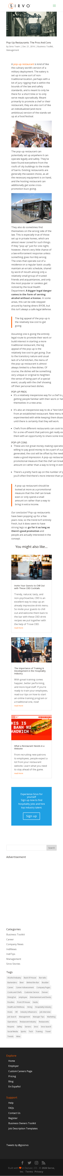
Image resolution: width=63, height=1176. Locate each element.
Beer (22, 982)
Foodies (10, 1002)
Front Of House (23, 1002)
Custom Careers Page (20, 1071)
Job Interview (45, 1012)
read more (18, 628)
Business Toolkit (45, 46)
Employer (13, 1066)
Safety (19, 1026)
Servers (28, 1026)
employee (23, 997)
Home (11, 1060)
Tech (31, 1031)
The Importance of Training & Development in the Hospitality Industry (30, 671)
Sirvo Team (14, 46)
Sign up (31, 816)
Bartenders (12, 982)
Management (12, 50)
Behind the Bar (33, 982)
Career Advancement (25, 987)
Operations (12, 1021)
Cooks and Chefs (14, 992)
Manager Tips (38, 1017)
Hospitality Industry (43, 1007)
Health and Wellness (15, 1007)
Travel (48, 1031)
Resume (10, 1026)
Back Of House (30, 977)
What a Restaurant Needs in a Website (29, 747)
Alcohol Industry (14, 977)
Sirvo (36, 1026)
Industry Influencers (29, 1012)
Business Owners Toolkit (22, 1123)
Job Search (11, 1017)
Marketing (51, 1017)
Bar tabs (42, 977)
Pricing (12, 1076)
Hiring (29, 1007)
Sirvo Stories (13, 963)
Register (13, 1118)
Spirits (23, 1031)
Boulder (45, 982)
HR (16, 1012)
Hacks (35, 1002)
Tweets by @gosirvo (17, 1145)
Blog (10, 1081)
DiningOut (11, 997)
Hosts (9, 1012)
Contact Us (14, 1113)
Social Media (12, 1031)
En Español (14, 1086)
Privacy (39, 1171)
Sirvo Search (46, 1026)
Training (39, 1031)
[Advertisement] (31, 891)
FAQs (11, 1108)
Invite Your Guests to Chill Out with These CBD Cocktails (29, 587)
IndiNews (11, 949)
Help (10, 1102)
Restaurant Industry (28, 1021)
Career (10, 939)
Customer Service (31, 992)
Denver (45, 992)
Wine (18, 1036)
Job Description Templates (23, 1128)
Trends (10, 1036)
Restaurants (44, 1021)
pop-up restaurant (23, 64)
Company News (14, 944)
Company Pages (43, 987)
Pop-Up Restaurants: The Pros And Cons (28, 42)
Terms (29, 1171)
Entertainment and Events (40, 997)
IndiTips (10, 954)
